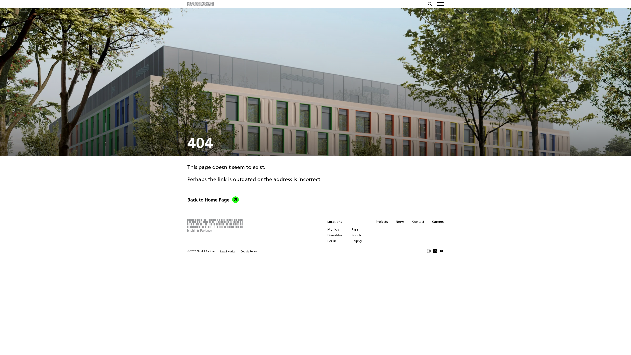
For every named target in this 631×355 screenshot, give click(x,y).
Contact (418, 222)
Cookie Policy (249, 251)
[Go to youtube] (442, 252)
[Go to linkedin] (435, 252)
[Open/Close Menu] (440, 4)
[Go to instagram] (429, 252)
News (400, 222)
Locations (334, 222)
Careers (438, 222)
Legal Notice (227, 251)
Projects (382, 222)
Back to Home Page (208, 199)
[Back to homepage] (200, 4)
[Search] (430, 4)
